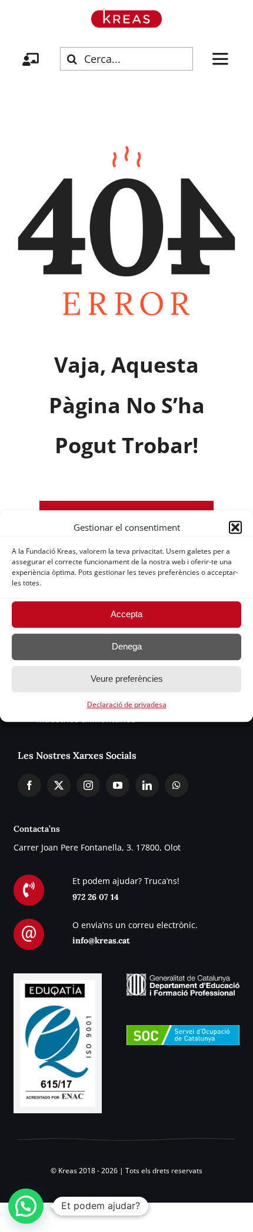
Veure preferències (127, 679)
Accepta (126, 614)
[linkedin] (147, 785)
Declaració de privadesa (127, 704)
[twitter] (59, 785)
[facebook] (29, 785)
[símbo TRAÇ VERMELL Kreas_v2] (126, 14)
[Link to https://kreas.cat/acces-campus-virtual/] (31, 59)
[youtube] (117, 785)
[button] (235, 527)
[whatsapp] (176, 785)
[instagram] (88, 785)
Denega (127, 646)
